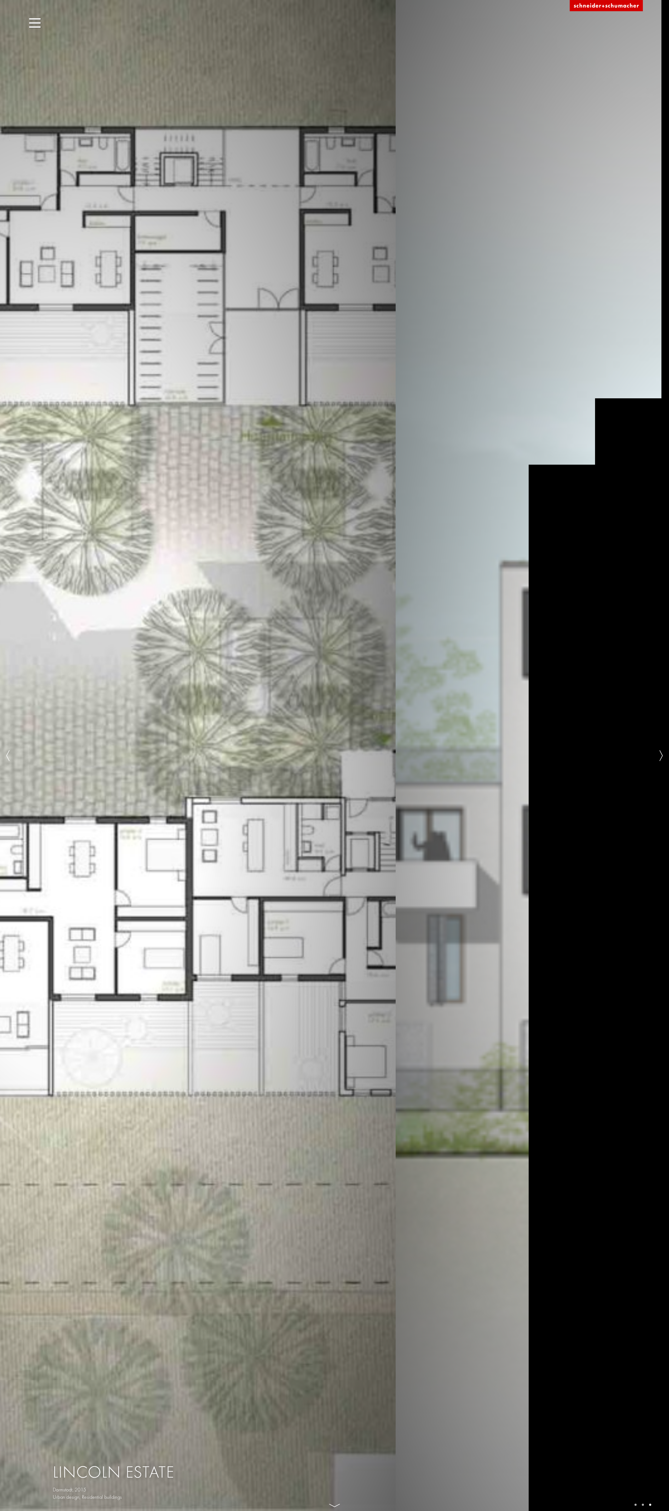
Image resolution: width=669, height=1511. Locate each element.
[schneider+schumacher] (606, 6)
